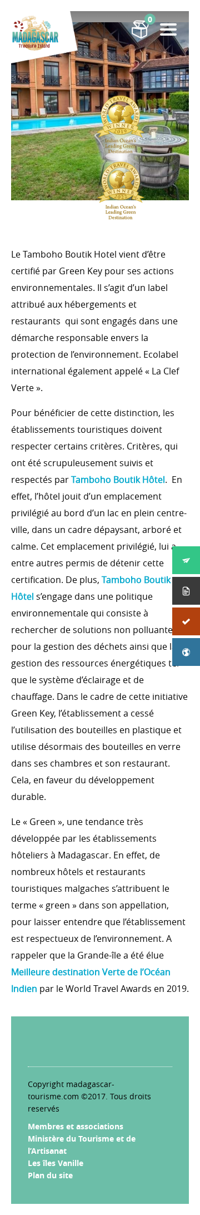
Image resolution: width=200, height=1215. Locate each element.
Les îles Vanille (55, 1163)
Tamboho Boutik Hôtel (118, 479)
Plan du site (50, 1175)
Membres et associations (75, 1126)
